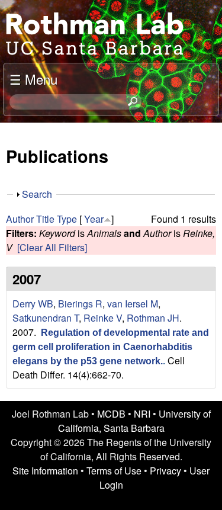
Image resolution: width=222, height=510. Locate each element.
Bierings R (80, 303)
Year (94, 219)
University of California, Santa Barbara (134, 421)
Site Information (45, 470)
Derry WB (32, 303)
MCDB (111, 414)
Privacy (165, 470)
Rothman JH (153, 318)
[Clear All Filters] (52, 247)
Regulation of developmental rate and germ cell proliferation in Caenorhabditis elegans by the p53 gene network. (110, 347)
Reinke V (102, 318)
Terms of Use (113, 470)
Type (67, 219)
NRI (142, 414)
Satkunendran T (45, 318)
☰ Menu (33, 78)
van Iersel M (132, 303)
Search (37, 194)
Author (20, 219)
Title (45, 219)
